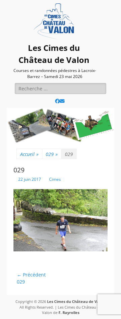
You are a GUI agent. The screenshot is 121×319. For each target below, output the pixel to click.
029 (52, 154)
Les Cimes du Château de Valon (76, 301)
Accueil (29, 154)
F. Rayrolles (68, 312)
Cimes (55, 179)
